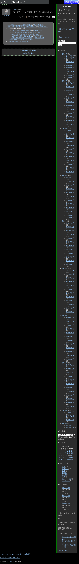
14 (65, 455)
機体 (63, 471)
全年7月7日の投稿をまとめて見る (21, 36)
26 (61, 459)
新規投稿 (68, 2)
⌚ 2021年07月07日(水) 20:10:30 (35, 17)
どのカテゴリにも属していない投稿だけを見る (22, 27)
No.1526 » (32, 50)
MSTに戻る (64, 37)
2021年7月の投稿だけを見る (20, 32)
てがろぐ (12, 561)
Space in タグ (66, 479)
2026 (64, 54)
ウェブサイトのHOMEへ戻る (10, 558)
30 (70, 459)
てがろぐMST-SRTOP (7, 554)
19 (61, 457)
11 (59, 455)
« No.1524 (24, 50)
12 (61, 455)
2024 (64, 128)
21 (65, 457)
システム (65, 469)
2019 (64, 363)
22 (68, 457)
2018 (64, 410)
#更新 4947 (66, 504)
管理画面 (27, 554)
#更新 (15, 9)
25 (59, 459)
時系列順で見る (39, 25)
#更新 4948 (66, 496)
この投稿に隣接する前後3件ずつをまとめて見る (22, 39)
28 (65, 459)
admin (23, 17)
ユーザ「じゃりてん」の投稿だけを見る (20, 25)
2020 (64, 315)
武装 (63, 477)
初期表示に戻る (28, 53)
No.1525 (6, 16)
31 (72, 459)
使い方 (64, 475)
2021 (64, 268)
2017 (64, 423)
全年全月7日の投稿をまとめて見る (21, 38)
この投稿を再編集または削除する (18, 41)
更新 (63, 467)
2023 (64, 175)
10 (72, 453)
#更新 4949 (66, 488)
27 (63, 459)
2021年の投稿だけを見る (19, 34)
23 (70, 457)
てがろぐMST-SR (13, 2)
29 (68, 459)
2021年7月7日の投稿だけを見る (21, 30)
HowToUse (66, 481)
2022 (64, 221)
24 (72, 457)
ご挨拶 (64, 473)
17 (72, 455)
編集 (53, 17)
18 (59, 457)
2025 (64, 81)
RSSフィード (63, 550)
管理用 (75, 2)
